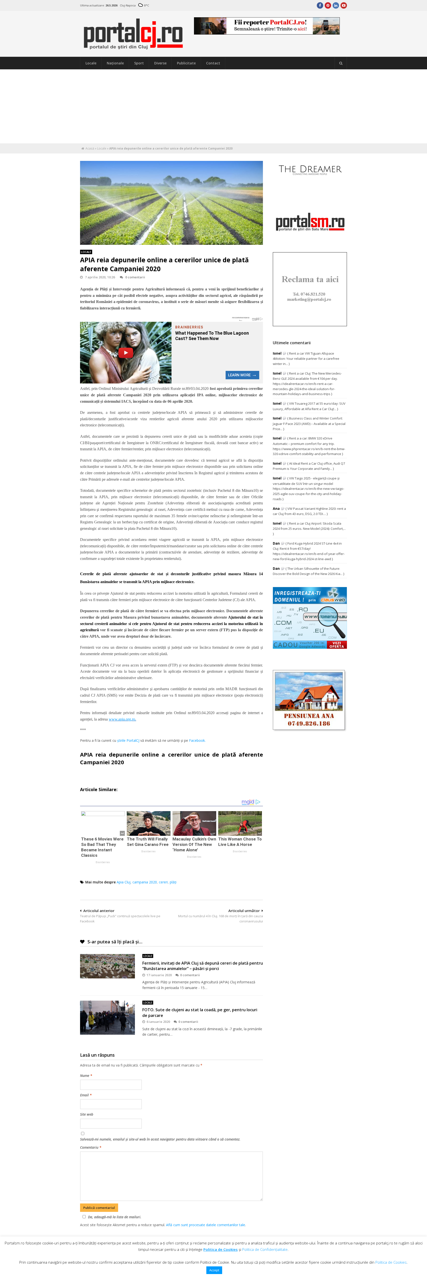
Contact (213, 63)
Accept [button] (214, 1270)
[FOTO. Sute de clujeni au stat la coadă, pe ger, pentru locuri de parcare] (107, 1018)
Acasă (89, 148)
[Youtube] (344, 5)
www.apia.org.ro (122, 719)
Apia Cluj (123, 882)
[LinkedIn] (336, 5)
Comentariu (90, 1147)
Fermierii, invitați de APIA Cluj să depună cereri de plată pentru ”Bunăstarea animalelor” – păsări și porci (202, 965)
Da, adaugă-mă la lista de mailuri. (114, 1217)
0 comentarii (135, 277)
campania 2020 (144, 882)
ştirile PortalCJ (128, 740)
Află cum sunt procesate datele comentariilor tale (205, 1224)
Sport (139, 63)
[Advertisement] (213, 106)
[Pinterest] (328, 5)
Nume (86, 1075)
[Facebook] (320, 5)
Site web (86, 1114)
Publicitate (186, 63)
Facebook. (197, 740)
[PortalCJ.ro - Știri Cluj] (133, 47)
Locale (90, 63)
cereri (163, 882)
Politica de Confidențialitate (265, 1249)
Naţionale (115, 63)
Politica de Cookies (220, 1249)
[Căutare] (341, 63)
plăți (173, 882)
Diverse (160, 63)
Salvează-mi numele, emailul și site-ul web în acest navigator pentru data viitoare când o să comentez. (160, 1139)
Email (86, 1095)
